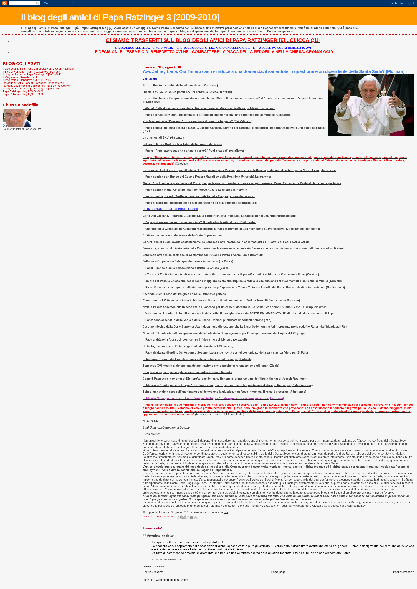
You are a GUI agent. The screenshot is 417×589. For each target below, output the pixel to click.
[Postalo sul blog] (183, 517)
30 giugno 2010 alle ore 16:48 (166, 559)
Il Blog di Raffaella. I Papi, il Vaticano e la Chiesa (31, 71)
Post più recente (153, 572)
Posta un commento (153, 566)
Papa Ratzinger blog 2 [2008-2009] (23, 91)
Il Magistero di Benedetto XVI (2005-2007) (27, 80)
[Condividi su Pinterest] (196, 517)
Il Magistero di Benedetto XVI (20, 77)
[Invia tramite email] (179, 517)
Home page (278, 572)
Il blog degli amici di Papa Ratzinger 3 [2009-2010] (120, 17)
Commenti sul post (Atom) (172, 579)
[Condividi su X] (187, 517)
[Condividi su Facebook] (192, 517)
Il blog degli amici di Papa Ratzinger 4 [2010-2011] (32, 88)
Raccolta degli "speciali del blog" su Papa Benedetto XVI (36, 85)
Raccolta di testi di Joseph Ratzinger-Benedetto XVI (33, 82)
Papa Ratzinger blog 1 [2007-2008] (23, 94)
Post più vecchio (403, 572)
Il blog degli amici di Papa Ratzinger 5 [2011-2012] (32, 74)
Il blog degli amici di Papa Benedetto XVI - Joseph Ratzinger (38, 68)
